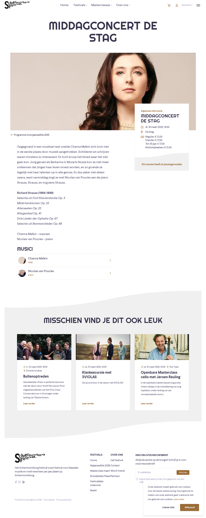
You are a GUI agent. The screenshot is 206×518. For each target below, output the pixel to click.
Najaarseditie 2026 (100, 465)
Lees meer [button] (178, 499)
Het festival (117, 460)
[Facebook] (16, 482)
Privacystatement (63, 500)
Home (93, 460)
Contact (115, 465)
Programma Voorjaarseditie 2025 (31, 135)
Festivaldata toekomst (96, 483)
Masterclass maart (100, 471)
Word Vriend (118, 471)
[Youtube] (26, 482)
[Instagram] (19, 482)
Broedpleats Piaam (100, 476)
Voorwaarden (49, 500)
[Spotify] (23, 482)
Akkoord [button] (190, 507)
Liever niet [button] (168, 507)
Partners (115, 476)
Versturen (183, 472)
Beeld (93, 490)
